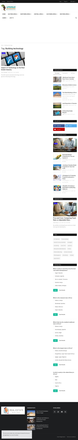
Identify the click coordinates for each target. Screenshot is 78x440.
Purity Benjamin (65, 180)
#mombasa (65, 255)
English (73, 1)
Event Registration (61, 436)
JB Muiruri (64, 170)
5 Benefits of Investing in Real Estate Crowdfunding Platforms (68, 187)
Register (66, 1)
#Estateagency (57, 255)
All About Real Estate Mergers (67, 111)
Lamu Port (63, 245)
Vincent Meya (65, 159)
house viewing (65, 239)
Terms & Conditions (71, 436)
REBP (63, 114)
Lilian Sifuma (56, 150)
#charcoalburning (58, 252)
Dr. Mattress (56, 239)
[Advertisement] (39, 31)
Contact (3, 1)
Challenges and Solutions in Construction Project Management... (42, 419)
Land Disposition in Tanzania (69, 103)
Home (4, 14)
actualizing (56, 245)
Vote (55, 290)
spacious (70, 245)
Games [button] (4, 18)
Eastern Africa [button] (12, 14)
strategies (70, 242)
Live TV (12, 18)
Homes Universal (68, 252)
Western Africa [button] (64, 14)
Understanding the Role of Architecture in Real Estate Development (42, 427)
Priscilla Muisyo (65, 86)
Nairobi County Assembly (59, 242)
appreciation (57, 258)
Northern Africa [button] (25, 14)
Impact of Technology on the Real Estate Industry (12, 69)
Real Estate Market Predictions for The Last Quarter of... (68, 156)
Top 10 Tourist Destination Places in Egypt (42, 412)
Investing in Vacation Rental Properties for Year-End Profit (69, 167)
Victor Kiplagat (4, 72)
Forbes (69, 248)
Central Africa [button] (38, 14)
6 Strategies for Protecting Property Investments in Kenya (69, 177)
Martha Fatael (65, 105)
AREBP (63, 80)
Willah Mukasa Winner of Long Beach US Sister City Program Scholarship (68, 96)
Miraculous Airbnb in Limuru (69, 85)
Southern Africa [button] (51, 14)
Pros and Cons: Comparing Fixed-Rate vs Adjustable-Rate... (64, 219)
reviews (71, 255)
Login (60, 1)
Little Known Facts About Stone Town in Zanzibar (68, 78)
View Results (62, 290)
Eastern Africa (10, 1)
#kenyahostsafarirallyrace (60, 248)
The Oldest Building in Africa (69, 92)
